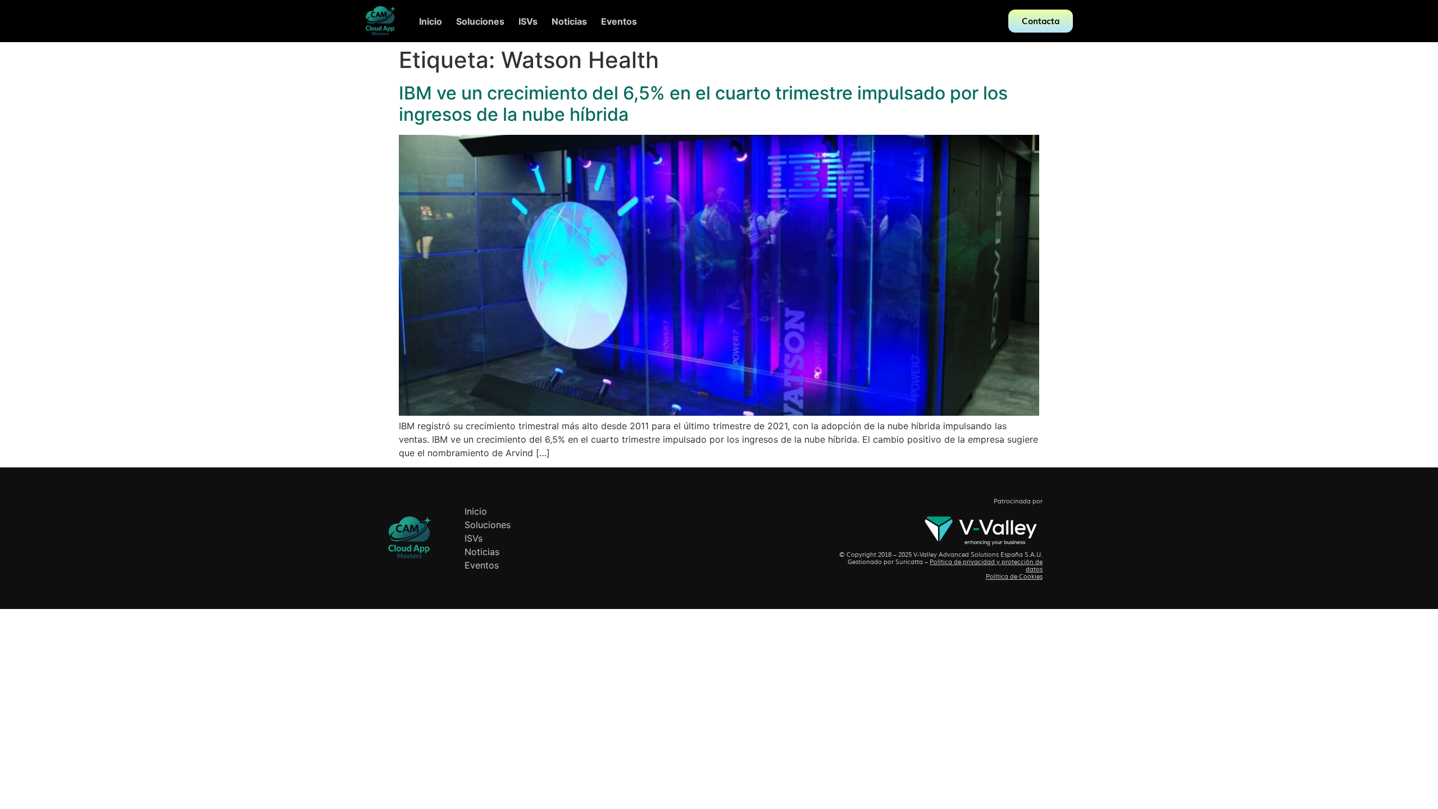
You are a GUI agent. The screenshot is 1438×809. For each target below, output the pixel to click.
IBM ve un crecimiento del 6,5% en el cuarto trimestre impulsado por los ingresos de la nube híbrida (703, 103)
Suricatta (909, 562)
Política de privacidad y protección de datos (986, 565)
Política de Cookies (1014, 576)
